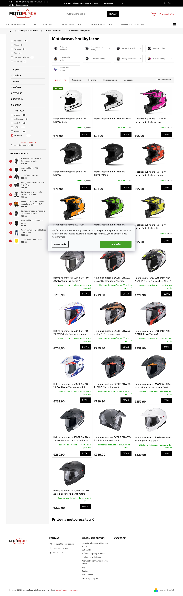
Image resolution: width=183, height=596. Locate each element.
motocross (21, 135)
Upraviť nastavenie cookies (68, 590)
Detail (85, 134)
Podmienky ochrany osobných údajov (95, 562)
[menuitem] (18, 24)
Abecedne (128, 80)
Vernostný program (90, 578)
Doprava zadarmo (23, 57)
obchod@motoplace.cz (63, 544)
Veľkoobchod (87, 574)
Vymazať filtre (26, 142)
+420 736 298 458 (60, 548)
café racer (20, 119)
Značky (85, 571)
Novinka (19, 49)
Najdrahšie (93, 80)
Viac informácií (59, 237)
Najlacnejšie (77, 80)
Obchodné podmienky (91, 557)
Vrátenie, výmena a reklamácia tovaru (81, 3)
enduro (19, 131)
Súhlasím (116, 244)
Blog (83, 567)
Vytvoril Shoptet (167, 590)
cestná (19, 123)
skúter (18, 127)
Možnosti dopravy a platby (93, 553)
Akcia (18, 45)
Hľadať (113, 14)
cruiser (19, 115)
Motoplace (58, 552)
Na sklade (20, 40)
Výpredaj (19, 61)
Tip (17, 53)
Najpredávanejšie (110, 80)
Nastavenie (60, 244)
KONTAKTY (108, 3)
